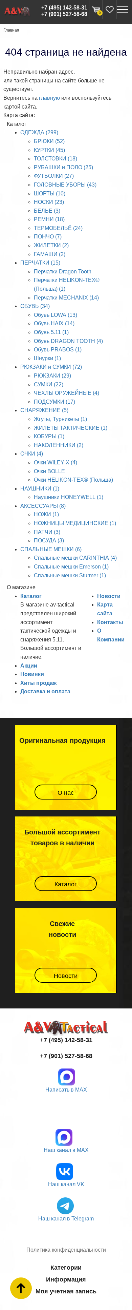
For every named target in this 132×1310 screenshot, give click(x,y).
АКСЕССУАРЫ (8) (43, 506)
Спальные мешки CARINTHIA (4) (75, 558)
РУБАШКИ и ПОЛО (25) (63, 167)
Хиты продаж (38, 683)
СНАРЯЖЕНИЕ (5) (44, 410)
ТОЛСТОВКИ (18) (55, 158)
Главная (11, 30)
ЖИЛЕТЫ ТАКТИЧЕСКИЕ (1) (70, 428)
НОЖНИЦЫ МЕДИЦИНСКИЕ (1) (75, 523)
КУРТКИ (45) (49, 150)
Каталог (31, 596)
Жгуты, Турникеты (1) (60, 419)
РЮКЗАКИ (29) (52, 376)
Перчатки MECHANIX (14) (66, 298)
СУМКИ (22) (48, 384)
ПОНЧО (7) (48, 236)
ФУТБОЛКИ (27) (54, 176)
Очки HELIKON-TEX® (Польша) (73, 480)
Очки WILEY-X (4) (55, 462)
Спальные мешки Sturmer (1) (70, 575)
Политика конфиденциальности (66, 1250)
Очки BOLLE (49, 471)
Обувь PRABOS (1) (58, 349)
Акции (28, 666)
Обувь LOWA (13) (55, 315)
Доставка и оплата (45, 691)
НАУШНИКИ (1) (39, 489)
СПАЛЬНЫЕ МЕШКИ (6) (51, 549)
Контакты (110, 622)
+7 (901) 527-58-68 (64, 14)
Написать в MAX (66, 1090)
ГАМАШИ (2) (49, 254)
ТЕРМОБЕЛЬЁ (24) (58, 228)
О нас (66, 792)
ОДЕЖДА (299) (39, 132)
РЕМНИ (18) (49, 219)
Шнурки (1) (47, 358)
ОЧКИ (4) (31, 454)
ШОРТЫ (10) (49, 193)
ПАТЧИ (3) (47, 532)
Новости (108, 596)
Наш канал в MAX (66, 1150)
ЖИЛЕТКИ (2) (51, 245)
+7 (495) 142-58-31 (64, 8)
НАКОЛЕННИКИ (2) (58, 445)
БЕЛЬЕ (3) (47, 211)
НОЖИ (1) (46, 514)
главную (49, 98)
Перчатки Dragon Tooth (62, 271)
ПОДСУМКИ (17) (54, 402)
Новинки (32, 674)
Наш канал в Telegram (66, 1218)
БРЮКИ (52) (49, 141)
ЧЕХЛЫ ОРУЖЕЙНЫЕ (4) (66, 393)
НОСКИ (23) (49, 202)
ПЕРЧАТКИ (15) (40, 263)
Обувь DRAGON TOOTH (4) (68, 341)
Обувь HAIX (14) (54, 323)
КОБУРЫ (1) (49, 436)
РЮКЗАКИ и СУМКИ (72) (51, 367)
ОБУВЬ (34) (35, 306)
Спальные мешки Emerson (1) (71, 567)
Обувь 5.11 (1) (51, 332)
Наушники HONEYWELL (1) (68, 497)
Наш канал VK (66, 1184)
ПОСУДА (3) (49, 540)
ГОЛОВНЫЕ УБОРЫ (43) (65, 185)
